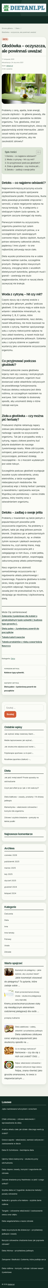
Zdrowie (7, 952)
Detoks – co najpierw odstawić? (21, 156)
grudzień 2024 (10, 887)
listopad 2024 (10, 893)
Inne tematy (9, 933)
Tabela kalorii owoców (13, 637)
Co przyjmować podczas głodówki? (23, 163)
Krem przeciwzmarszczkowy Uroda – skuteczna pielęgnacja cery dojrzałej (28, 996)
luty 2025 (8, 874)
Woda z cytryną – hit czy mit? (20, 159)
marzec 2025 (10, 868)
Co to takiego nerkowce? (25, 1049)
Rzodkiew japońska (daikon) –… (17, 759)
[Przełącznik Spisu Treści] (37, 152)
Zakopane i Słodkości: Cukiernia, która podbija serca (24, 1259)
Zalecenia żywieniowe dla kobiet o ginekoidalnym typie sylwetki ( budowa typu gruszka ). (22, 620)
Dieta (17, 28)
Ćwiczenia (8, 914)
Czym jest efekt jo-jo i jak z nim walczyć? (21, 788)
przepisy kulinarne (12, 1018)
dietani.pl (9, 66)
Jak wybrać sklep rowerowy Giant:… (19, 734)
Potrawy (7, 939)
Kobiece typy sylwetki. (14, 672)
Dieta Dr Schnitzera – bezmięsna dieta (18, 1150)
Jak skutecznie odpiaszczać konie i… (20, 747)
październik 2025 (11, 861)
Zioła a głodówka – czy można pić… (23, 166)
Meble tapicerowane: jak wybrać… (18, 740)
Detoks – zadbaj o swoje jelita (21, 169)
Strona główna (7, 28)
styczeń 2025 (10, 880)
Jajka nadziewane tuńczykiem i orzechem (19, 1109)
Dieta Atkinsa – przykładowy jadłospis (18, 1250)
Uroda (6, 945)
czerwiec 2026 (10, 855)
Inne (6, 926)
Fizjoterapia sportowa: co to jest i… (19, 753)
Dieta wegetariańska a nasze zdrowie (17, 1221)
